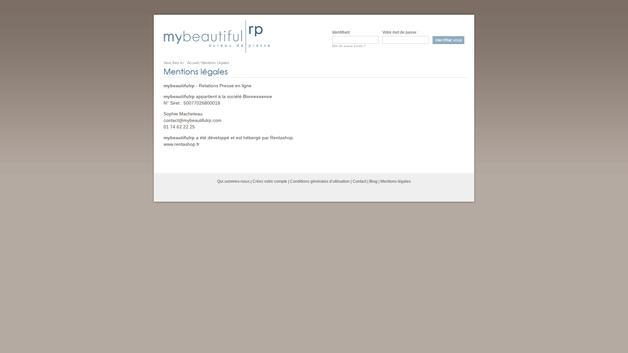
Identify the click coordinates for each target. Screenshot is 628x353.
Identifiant (341, 32)
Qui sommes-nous (233, 181)
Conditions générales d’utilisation (320, 181)
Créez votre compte (270, 181)
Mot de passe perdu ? (349, 46)
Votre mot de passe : (400, 32)
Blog (373, 181)
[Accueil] (217, 36)
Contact (359, 181)
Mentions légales (395, 181)
